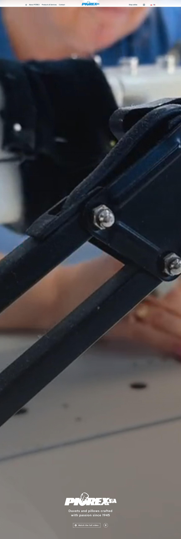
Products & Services (49, 5)
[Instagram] (144, 5)
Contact (62, 5)
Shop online (133, 5)
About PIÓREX (34, 5)
